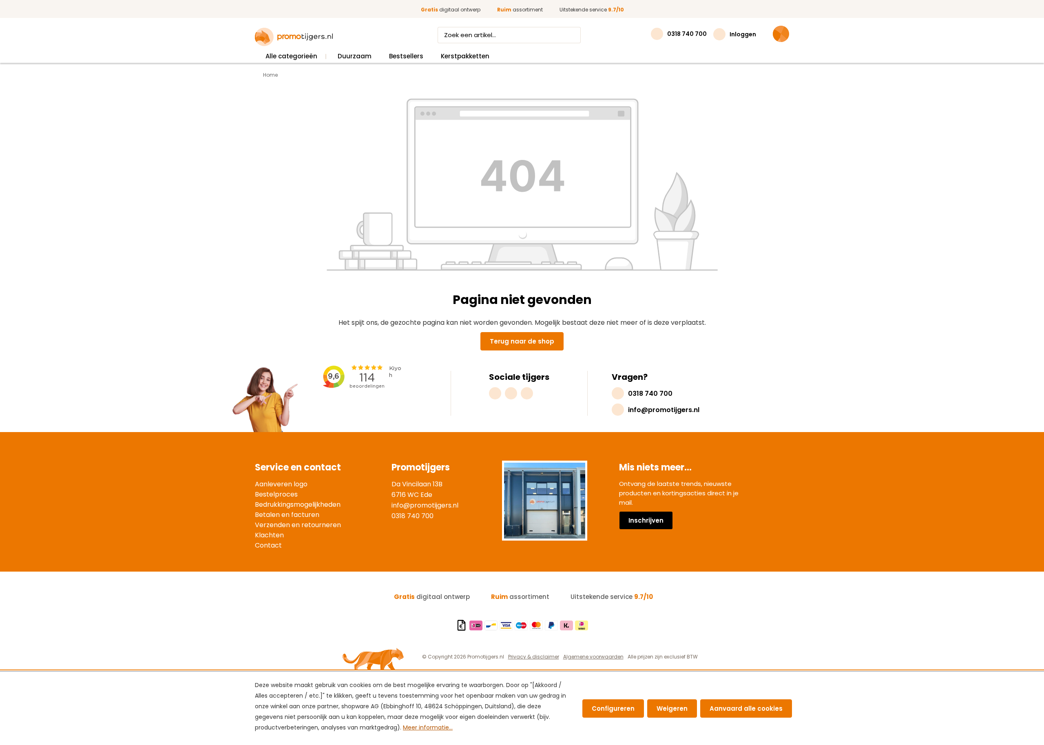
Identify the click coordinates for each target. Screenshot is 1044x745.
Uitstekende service (592, 9)
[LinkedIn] (527, 393)
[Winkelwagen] (781, 34)
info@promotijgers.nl (425, 505)
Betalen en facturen (287, 514)
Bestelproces (276, 494)
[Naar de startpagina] (294, 37)
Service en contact (298, 467)
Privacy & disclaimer (533, 656)
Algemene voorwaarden (593, 656)
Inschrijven (646, 520)
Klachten (269, 535)
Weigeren (672, 708)
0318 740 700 (413, 516)
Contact (268, 545)
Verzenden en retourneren (298, 525)
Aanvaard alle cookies (746, 708)
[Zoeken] (573, 35)
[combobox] (502, 35)
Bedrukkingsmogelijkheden (298, 504)
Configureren (613, 708)
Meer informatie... (428, 727)
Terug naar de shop (522, 341)
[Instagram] (495, 393)
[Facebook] (511, 393)
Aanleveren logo (281, 484)
